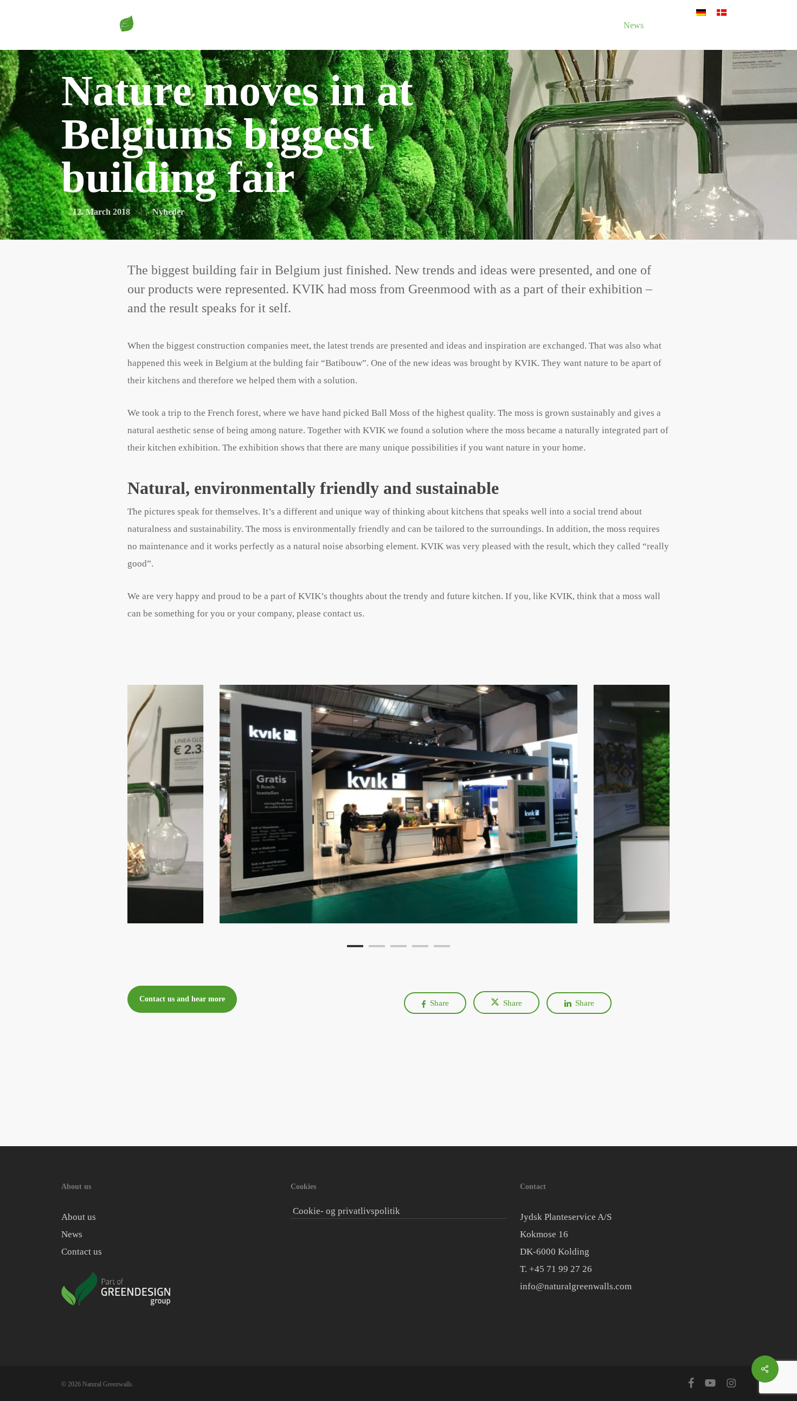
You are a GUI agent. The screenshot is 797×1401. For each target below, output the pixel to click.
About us (78, 1217)
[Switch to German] (701, 12)
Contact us (81, 1251)
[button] (182, 999)
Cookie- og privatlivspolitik (346, 1211)
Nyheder (168, 211)
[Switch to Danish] (721, 12)
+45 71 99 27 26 (560, 1269)
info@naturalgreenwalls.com (576, 1286)
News (71, 1234)
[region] (398, 804)
